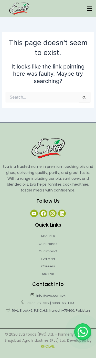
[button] (89, 9)
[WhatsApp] (82, 331)
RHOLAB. (48, 346)
